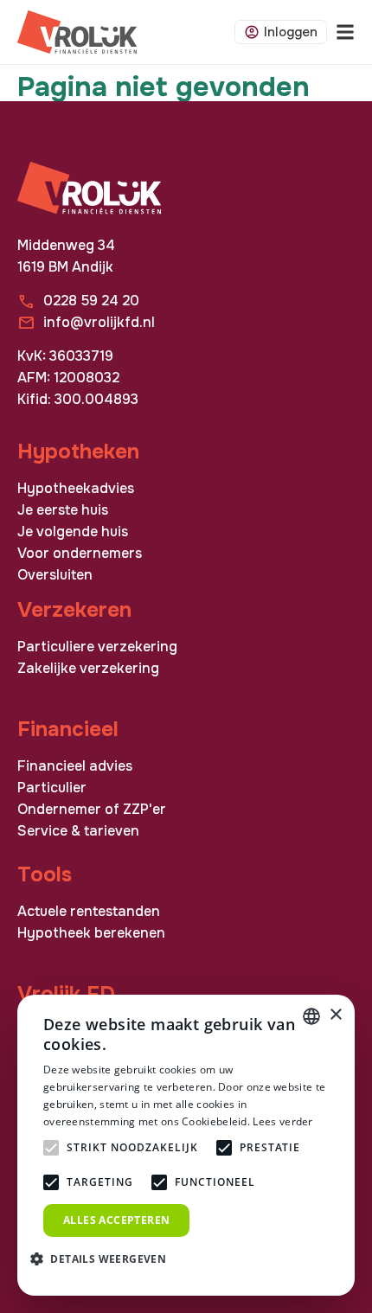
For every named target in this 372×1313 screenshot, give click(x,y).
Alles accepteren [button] (116, 1220)
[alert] (186, 1145)
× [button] (335, 1015)
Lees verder (282, 1121)
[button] (104, 1258)
